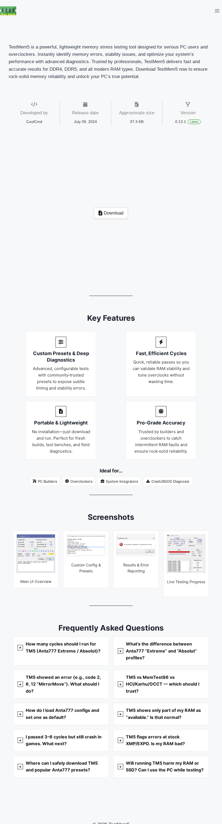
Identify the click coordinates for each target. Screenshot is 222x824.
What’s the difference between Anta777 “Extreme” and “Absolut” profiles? (161, 650)
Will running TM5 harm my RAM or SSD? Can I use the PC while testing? (165, 766)
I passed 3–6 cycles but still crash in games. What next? (64, 740)
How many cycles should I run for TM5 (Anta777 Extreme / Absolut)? (63, 647)
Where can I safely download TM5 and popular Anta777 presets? (62, 766)
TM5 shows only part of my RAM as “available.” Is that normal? (163, 714)
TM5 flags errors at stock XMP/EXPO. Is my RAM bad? (155, 740)
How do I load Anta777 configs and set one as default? (62, 714)
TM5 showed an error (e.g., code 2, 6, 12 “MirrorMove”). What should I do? (63, 684)
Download (113, 213)
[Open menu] (217, 11)
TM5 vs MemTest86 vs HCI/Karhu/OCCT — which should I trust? (162, 684)
